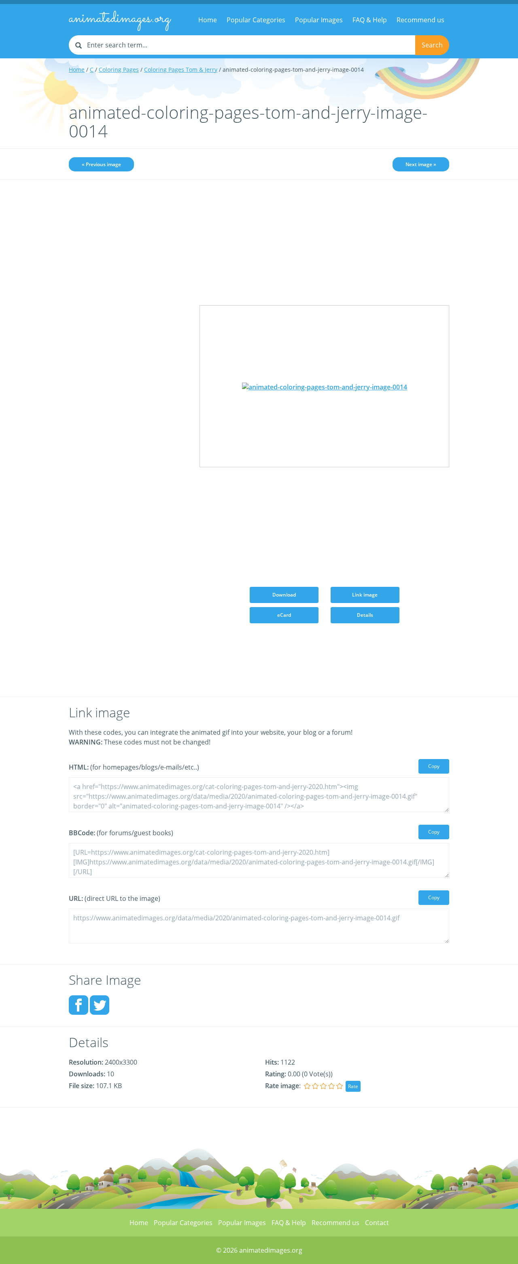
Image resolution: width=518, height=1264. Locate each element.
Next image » (420, 164)
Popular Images (319, 19)
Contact (377, 1222)
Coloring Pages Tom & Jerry (180, 69)
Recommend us (420, 19)
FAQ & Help (369, 19)
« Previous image (101, 164)
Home (207, 19)
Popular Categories (256, 19)
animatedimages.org (119, 18)
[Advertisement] (128, 313)
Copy (433, 766)
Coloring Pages (119, 69)
